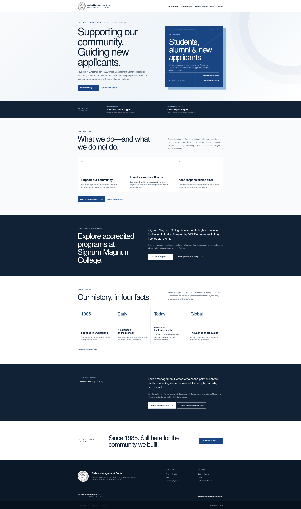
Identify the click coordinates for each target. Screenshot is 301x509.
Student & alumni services (162, 405)
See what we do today (211, 441)
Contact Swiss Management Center (192, 405)
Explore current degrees (111, 88)
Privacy (221, 505)
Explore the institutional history (90, 349)
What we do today (173, 6)
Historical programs (172, 481)
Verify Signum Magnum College (190, 257)
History (212, 6)
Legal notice (213, 505)
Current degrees (186, 6)
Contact (220, 6)
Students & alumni (201, 6)
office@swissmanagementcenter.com (210, 496)
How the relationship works (91, 199)
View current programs (161, 257)
